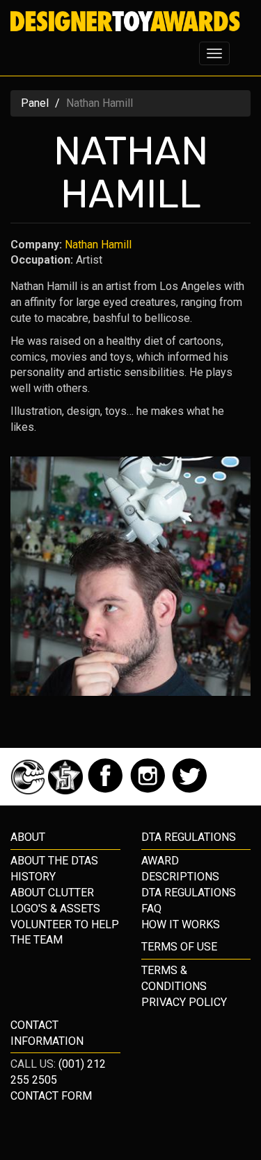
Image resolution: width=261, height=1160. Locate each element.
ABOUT (27, 837)
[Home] (125, 21)
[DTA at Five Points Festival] (67, 790)
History (33, 876)
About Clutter (52, 892)
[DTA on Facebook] (107, 790)
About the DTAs (54, 860)
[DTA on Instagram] (149, 790)
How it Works (180, 924)
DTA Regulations (188, 892)
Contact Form (51, 1095)
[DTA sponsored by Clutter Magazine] (29, 790)
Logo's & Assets (55, 908)
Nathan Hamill (98, 244)
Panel (35, 103)
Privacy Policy (184, 1002)
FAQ (151, 908)
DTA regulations (188, 837)
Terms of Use (179, 946)
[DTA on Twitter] (189, 790)
